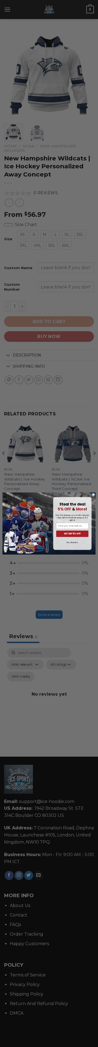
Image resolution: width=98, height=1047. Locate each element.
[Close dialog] (93, 494)
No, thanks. (72, 542)
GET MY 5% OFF (72, 533)
